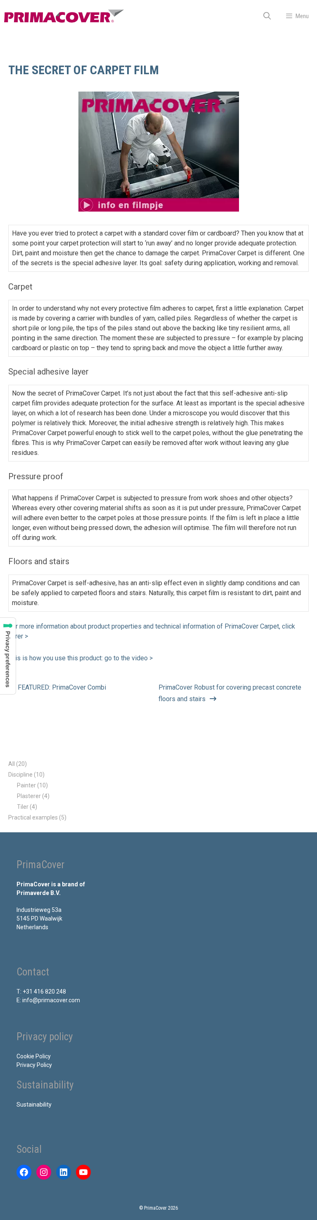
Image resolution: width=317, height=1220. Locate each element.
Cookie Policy (34, 1056)
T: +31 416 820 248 (41, 991)
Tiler (22, 806)
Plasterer (29, 796)
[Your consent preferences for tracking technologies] (8, 656)
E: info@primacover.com (48, 1000)
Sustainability (34, 1104)
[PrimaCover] (64, 16)
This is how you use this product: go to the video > (80, 658)
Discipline (20, 774)
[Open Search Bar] (267, 16)
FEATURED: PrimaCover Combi (62, 687)
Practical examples (33, 817)
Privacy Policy (34, 1065)
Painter (26, 785)
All (11, 764)
